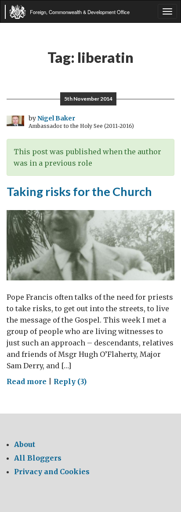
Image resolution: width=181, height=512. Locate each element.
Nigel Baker (56, 118)
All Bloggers (38, 458)
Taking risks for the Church (79, 191)
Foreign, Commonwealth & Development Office (80, 11)
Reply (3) (70, 381)
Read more (27, 381)
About (24, 444)
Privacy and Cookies (52, 471)
